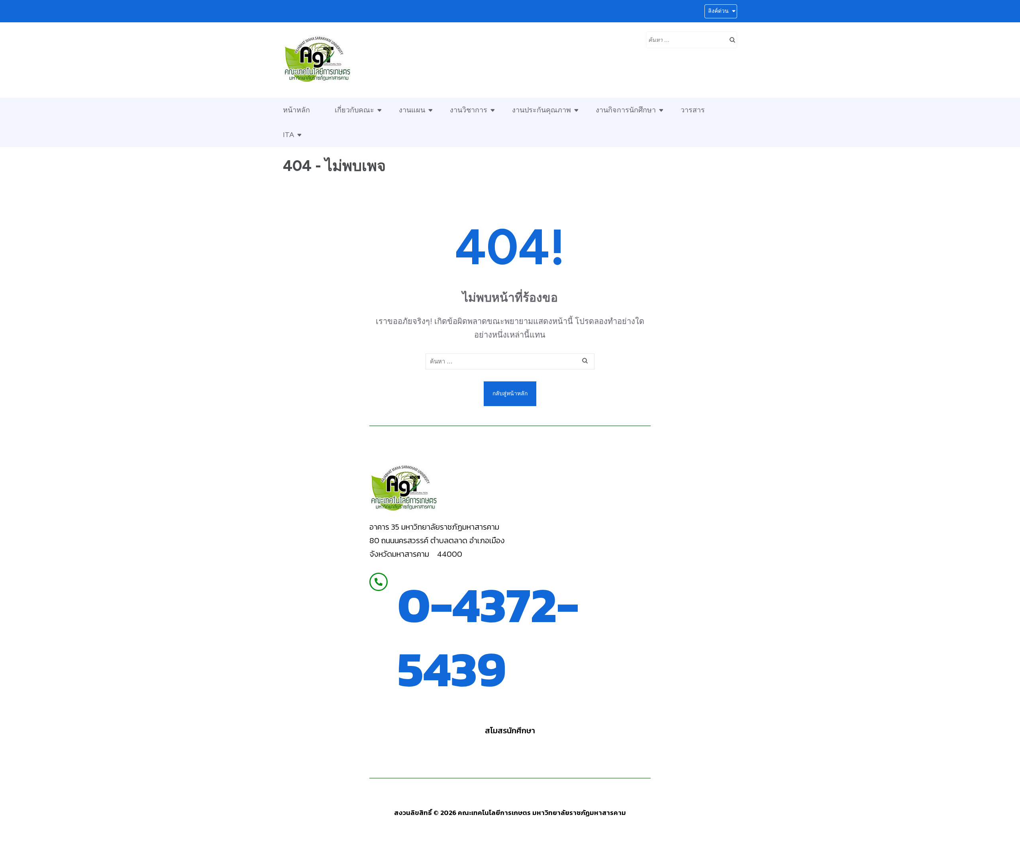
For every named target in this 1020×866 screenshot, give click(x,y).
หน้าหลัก (296, 110)
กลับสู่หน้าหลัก (510, 393)
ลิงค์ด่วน (718, 11)
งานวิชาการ (468, 110)
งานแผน (412, 110)
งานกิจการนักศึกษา (626, 110)
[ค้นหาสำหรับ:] (685, 39)
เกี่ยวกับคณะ (354, 110)
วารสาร (693, 110)
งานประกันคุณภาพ (541, 110)
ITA (288, 134)
